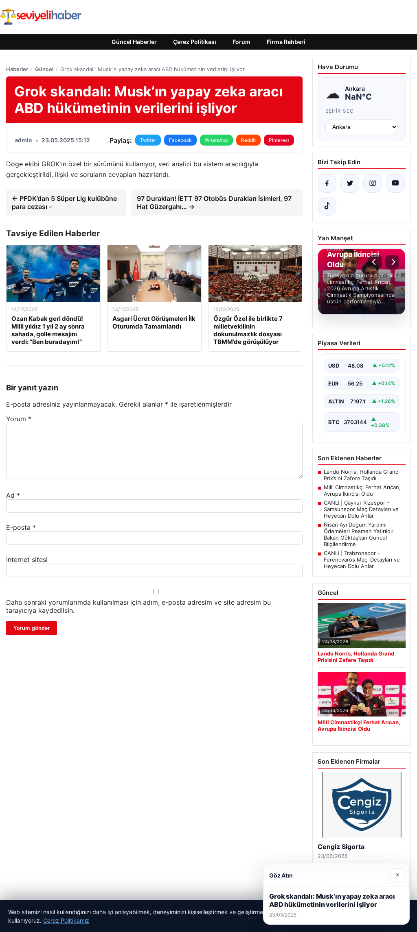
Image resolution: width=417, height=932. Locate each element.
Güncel (44, 69)
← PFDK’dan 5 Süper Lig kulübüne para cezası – (64, 202)
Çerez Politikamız (66, 920)
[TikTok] (327, 206)
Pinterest (279, 140)
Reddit (248, 140)
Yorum (18, 419)
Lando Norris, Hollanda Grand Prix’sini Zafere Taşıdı (361, 474)
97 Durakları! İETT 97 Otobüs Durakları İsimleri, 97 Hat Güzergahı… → (214, 202)
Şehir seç (339, 111)
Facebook (180, 140)
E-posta (21, 527)
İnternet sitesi (27, 559)
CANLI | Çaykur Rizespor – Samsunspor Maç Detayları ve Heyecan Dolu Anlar (361, 509)
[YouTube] (395, 183)
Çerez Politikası (194, 41)
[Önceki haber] (375, 262)
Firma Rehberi (286, 41)
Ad (13, 495)
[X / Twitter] (349, 183)
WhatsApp (216, 140)
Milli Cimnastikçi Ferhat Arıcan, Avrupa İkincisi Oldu (362, 490)
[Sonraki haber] (392, 262)
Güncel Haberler (134, 41)
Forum (241, 41)
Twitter (148, 140)
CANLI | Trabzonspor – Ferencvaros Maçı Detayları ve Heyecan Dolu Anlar (362, 559)
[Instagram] (372, 183)
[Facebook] (327, 183)
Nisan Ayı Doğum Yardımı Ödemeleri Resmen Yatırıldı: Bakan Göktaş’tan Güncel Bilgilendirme (358, 534)
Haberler (17, 69)
